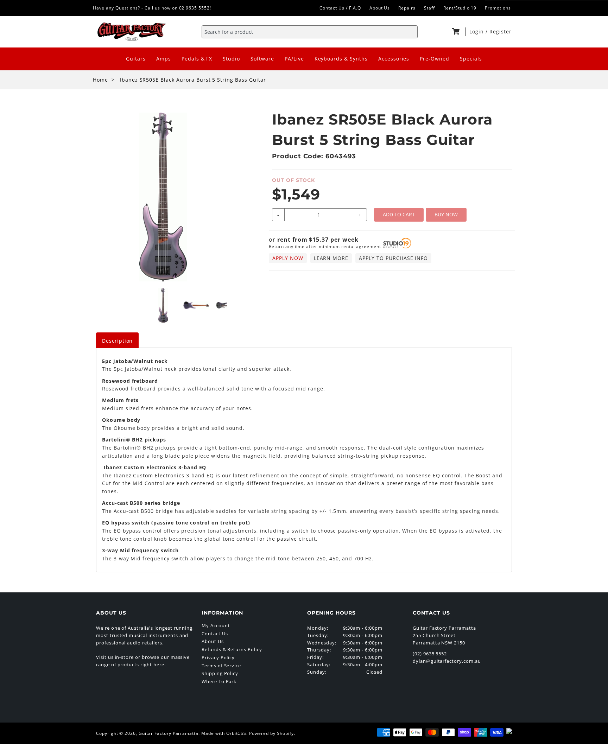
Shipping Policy (220, 673)
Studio (231, 58)
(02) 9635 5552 (430, 653)
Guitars (136, 58)
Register (500, 31)
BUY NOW (446, 214)
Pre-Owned (434, 58)
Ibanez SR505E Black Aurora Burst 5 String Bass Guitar (193, 79)
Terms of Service (221, 665)
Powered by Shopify (271, 733)
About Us (379, 8)
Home (100, 79)
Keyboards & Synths (341, 58)
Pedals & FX (197, 58)
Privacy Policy (218, 657)
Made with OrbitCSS (223, 733)
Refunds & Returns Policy (232, 649)
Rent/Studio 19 (459, 8)
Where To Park (219, 681)
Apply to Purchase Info (393, 258)
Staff (429, 8)
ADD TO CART (399, 214)
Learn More (331, 258)
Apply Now (287, 258)
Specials (471, 58)
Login (477, 31)
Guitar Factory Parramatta (168, 733)
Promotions (498, 8)
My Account (216, 625)
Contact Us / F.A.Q (340, 8)
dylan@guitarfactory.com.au (447, 661)
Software (262, 58)
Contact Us (215, 633)
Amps (163, 58)
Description (117, 340)
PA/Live (294, 58)
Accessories (394, 58)
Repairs (407, 8)
